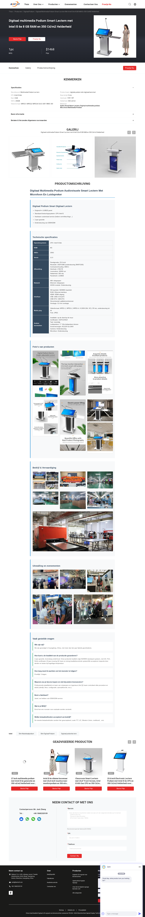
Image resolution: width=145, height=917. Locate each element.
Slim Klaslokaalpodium (26, 734)
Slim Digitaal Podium (48, 734)
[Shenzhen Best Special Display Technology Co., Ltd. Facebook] (11, 893)
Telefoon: (71, 844)
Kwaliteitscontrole (52, 882)
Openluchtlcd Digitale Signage (78, 881)
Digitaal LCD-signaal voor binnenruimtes (79, 875)
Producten (18, 11)
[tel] (45, 819)
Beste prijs (17, 39)
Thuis (11, 11)
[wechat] (33, 819)
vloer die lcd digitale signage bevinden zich (80, 888)
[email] (21, 819)
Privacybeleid (82, 910)
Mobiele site (71, 910)
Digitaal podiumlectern (69, 734)
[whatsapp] (27, 819)
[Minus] (139, 867)
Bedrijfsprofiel (51, 874)
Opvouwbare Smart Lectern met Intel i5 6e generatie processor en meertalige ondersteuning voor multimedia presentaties (23, 783)
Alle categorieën (77, 893)
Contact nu (74, 856)
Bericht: (71, 808)
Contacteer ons (51, 886)
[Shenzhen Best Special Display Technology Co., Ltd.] (15, 4)
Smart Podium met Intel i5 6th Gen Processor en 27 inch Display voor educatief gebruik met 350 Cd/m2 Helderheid (120, 783)
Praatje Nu (37, 39)
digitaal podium (29, 11)
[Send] (139, 913)
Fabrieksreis (50, 878)
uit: (69, 833)
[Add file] (102, 913)
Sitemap (61, 910)
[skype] (39, 819)
